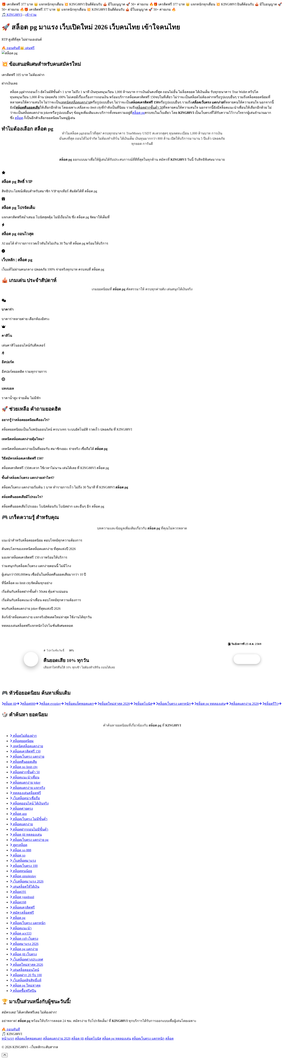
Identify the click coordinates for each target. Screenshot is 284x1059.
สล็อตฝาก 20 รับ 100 (27, 975)
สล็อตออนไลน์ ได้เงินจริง (30, 803)
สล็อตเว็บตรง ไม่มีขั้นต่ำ (29, 819)
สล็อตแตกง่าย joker (26, 782)
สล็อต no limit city (25, 767)
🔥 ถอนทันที (11, 48)
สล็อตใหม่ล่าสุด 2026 (27, 964)
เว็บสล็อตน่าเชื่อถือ (26, 798)
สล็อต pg (138, 112)
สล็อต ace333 (21, 933)
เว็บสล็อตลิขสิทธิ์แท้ (26, 980)
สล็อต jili (77, 1038)
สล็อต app (19, 814)
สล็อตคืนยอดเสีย (24, 762)
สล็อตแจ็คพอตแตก (28, 1038)
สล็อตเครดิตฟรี (23, 907)
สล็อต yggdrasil (23, 897)
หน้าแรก (8, 1038)
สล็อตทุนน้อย (22, 871)
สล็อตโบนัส (93, 1038)
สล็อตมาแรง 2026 (25, 944)
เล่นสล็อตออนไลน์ (25, 970)
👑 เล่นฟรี (27, 48)
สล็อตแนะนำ (22, 928)
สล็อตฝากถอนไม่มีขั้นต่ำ (30, 829)
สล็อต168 (19, 902)
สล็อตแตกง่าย (22, 824)
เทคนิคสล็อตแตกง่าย (27, 746)
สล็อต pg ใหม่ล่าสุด (26, 985)
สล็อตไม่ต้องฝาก (24, 735)
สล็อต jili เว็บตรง (24, 954)
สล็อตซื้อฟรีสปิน (24, 990)
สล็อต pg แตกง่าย (25, 949)
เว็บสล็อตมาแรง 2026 (27, 881)
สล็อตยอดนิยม (23, 741)
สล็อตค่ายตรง (22, 808)
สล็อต (19, 118)
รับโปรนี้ (249, 659)
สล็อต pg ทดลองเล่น (116, 1038)
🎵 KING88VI (12, 14)
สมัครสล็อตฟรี (23, 912)
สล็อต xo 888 (21, 850)
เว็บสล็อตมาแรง (24, 860)
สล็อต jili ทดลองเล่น (27, 834)
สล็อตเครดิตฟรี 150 (26, 751)
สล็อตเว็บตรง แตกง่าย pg (30, 840)
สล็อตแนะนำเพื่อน (25, 777)
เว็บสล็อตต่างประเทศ (27, 959)
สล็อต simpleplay (24, 876)
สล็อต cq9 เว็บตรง (25, 938)
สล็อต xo (18, 855)
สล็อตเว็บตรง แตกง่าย (28, 756)
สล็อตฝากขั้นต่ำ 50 (26, 772)
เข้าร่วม (31, 14)
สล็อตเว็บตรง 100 (25, 866)
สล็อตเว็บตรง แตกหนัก (29, 923)
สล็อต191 (19, 892)
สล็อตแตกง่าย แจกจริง (28, 788)
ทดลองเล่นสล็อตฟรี (26, 793)
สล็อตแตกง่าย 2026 (56, 1038)
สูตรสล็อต (19, 845)
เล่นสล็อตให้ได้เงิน (25, 886)
